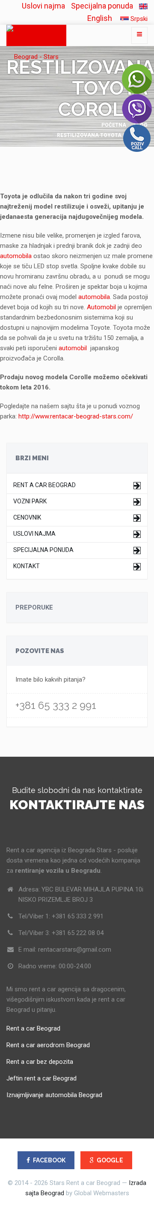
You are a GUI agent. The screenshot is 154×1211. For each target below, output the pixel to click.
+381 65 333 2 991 (55, 705)
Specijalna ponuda (102, 5)
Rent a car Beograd (44, 485)
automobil (73, 348)
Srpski (138, 19)
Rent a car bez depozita (39, 1062)
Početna (113, 125)
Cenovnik (27, 517)
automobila (16, 256)
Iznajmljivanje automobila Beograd (54, 1095)
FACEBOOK (49, 1160)
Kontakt (26, 566)
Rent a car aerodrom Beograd (48, 1045)
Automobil (101, 307)
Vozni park (30, 501)
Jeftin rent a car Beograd (41, 1078)
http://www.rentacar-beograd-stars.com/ (75, 416)
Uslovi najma (43, 5)
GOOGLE (110, 1160)
